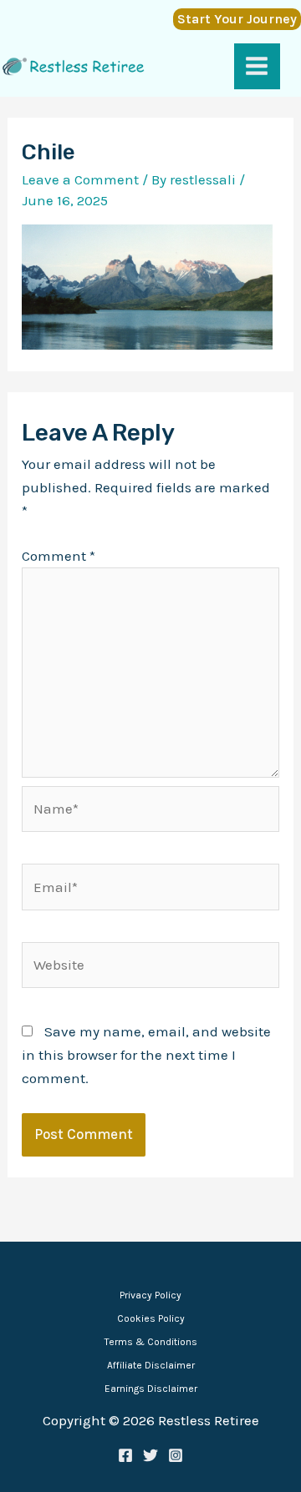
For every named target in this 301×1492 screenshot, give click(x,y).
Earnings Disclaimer (151, 1388)
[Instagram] (175, 1455)
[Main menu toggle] (257, 66)
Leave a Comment (80, 179)
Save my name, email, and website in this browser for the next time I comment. (146, 1054)
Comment (58, 555)
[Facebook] (125, 1455)
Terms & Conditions (151, 1342)
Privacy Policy (150, 1295)
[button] (233, 19)
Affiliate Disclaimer (151, 1365)
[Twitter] (150, 1455)
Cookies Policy (151, 1318)
